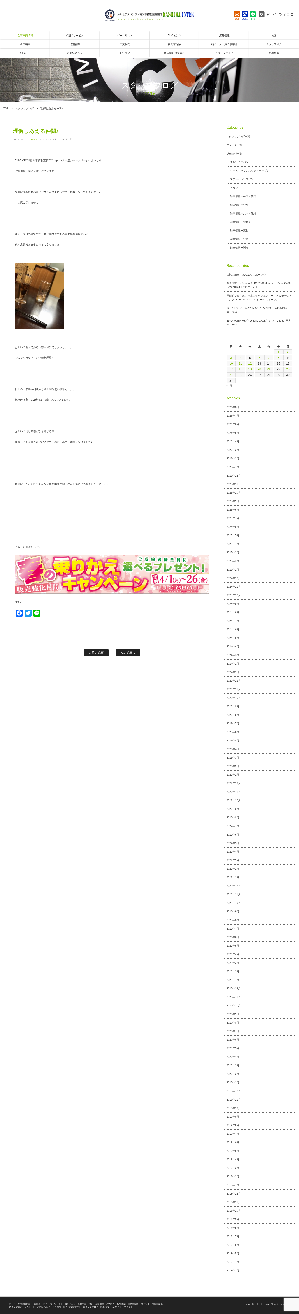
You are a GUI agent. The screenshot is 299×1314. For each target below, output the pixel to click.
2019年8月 (233, 1125)
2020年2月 (233, 1074)
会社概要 (57, 1307)
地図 (91, 1304)
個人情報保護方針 (72, 1307)
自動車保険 (133, 1304)
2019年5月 (233, 1150)
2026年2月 (233, 458)
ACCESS (245, 18)
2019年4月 (233, 1159)
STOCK (237, 18)
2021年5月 (233, 945)
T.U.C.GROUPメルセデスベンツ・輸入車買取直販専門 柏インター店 (149, 15)
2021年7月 (233, 928)
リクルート (29, 1307)
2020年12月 (234, 988)
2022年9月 (233, 809)
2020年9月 (233, 1014)
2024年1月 (233, 672)
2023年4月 (233, 749)
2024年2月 (233, 663)
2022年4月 (233, 851)
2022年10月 (234, 800)
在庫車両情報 (24, 1304)
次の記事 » (127, 652)
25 (240, 375)
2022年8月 (233, 817)
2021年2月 (233, 971)
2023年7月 (233, 723)
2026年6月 (233, 424)
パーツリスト (56, 1304)
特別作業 (121, 1304)
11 (240, 363)
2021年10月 (234, 903)
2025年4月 (233, 544)
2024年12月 (234, 578)
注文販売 (110, 1304)
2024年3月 (233, 655)
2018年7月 (233, 1236)
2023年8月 (233, 715)
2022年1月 (233, 877)
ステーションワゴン (242, 179)
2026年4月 (233, 441)
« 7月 (229, 385)
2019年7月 (233, 1133)
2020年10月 (234, 1005)
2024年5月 (233, 638)
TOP (6, 108)
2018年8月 (233, 1227)
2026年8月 (233, 407)
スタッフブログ (24, 108)
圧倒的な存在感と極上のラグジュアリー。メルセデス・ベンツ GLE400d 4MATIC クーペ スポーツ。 (259, 297)
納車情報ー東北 (239, 230)
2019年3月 (233, 1168)
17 (231, 369)
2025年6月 (233, 526)
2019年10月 (234, 1108)
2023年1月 (233, 774)
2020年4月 (233, 1056)
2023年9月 (233, 706)
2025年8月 (233, 509)
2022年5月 (233, 843)
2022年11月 (234, 791)
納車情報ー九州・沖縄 (243, 213)
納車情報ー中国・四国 (243, 196)
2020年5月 (233, 1048)
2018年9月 (233, 1219)
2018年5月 (233, 1253)
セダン (234, 187)
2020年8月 (233, 1022)
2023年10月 (234, 697)
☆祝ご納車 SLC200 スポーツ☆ (246, 274)
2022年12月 (234, 783)
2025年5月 (233, 535)
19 (250, 369)
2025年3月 (233, 552)
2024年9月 (233, 603)
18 (240, 369)
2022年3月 (233, 860)
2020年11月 (234, 997)
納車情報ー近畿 (239, 239)
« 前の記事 (96, 652)
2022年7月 (233, 826)
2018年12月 (234, 1193)
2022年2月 (233, 868)
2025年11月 (234, 484)
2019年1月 (233, 1185)
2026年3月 (233, 450)
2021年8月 (233, 920)
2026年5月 (233, 432)
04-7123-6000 (280, 14)
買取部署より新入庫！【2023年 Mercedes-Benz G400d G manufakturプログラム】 (259, 285)
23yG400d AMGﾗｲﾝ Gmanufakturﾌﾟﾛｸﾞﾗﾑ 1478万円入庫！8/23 (259, 322)
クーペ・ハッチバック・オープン (249, 170)
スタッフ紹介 (15, 1307)
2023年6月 (233, 732)
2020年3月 (233, 1065)
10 (231, 363)
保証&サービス (40, 1304)
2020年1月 (233, 1082)
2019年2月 (233, 1176)
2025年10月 (234, 492)
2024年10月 (234, 595)
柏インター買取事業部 (152, 1304)
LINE (253, 18)
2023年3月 (233, 757)
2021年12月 (234, 885)
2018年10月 (234, 1210)
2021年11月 (234, 894)
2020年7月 (233, 1031)
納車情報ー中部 (239, 204)
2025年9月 (233, 501)
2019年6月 (233, 1142)
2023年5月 (233, 740)
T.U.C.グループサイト (122, 1307)
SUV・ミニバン (239, 162)
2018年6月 (233, 1244)
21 (269, 369)
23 (288, 369)
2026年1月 (233, 467)
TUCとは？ (70, 1304)
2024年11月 (234, 586)
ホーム (12, 1304)
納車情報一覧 (234, 153)
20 (259, 369)
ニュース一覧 (234, 145)
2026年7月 (233, 415)
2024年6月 (233, 629)
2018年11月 (234, 1202)
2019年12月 (234, 1091)
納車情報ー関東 (239, 247)
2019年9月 (233, 1116)
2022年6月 (233, 834)
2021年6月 (233, 937)
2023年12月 (234, 680)
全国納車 (99, 1304)
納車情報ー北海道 (240, 222)
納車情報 (104, 1307)
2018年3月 (233, 1270)
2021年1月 (233, 979)
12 (250, 363)
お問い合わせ (43, 1307)
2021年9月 (233, 911)
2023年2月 (233, 766)
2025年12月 (234, 475)
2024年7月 (233, 620)
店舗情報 (82, 1304)
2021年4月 (233, 954)
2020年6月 (233, 1039)
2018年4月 (233, 1262)
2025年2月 (233, 561)
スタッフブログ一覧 (62, 139)
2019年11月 (234, 1099)
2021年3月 (233, 962)
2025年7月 (233, 518)
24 (231, 375)
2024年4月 (233, 646)
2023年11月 (234, 689)
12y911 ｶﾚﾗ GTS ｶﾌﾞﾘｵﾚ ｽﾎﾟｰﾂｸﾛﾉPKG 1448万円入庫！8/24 (257, 310)
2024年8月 (233, 612)
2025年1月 (233, 569)
